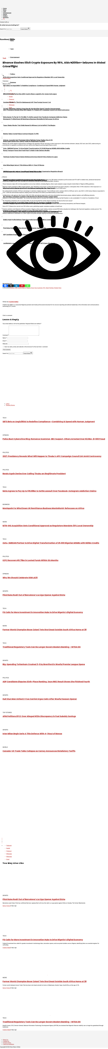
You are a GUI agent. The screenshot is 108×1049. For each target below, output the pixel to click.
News (4, 10)
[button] (4, 19)
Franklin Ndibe (13, 302)
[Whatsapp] (27, 285)
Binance (12, 288)
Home (5, 8)
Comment (6, 335)
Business (6, 17)
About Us (5, 1039)
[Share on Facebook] (55, 838)
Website (5, 344)
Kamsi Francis (6, 906)
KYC (44, 288)
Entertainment (7, 13)
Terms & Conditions (8, 1044)
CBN (16, 288)
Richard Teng (57, 288)
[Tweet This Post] (55, 840)
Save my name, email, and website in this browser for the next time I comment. (26, 347)
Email (4, 341)
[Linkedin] (16, 285)
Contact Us (6, 1041)
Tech (4, 11)
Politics (5, 16)
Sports (5, 14)
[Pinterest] (22, 285)
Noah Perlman (50, 288)
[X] (11, 285)
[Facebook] (5, 285)
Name (5, 338)
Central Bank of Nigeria (24, 288)
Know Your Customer (36, 288)
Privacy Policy (7, 1042)
